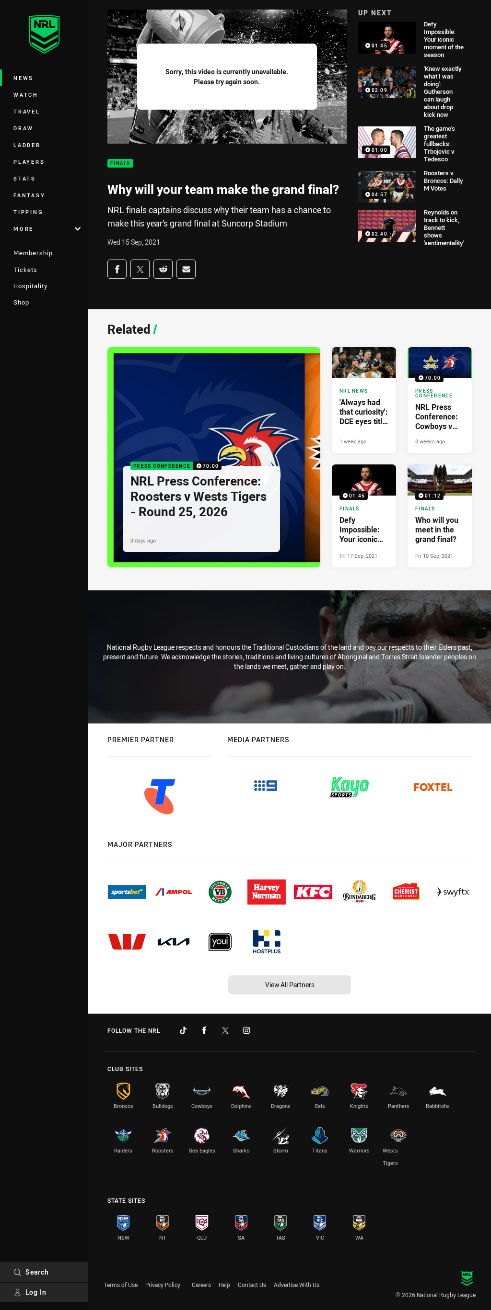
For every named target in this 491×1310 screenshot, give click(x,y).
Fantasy (29, 195)
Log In (36, 1292)
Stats (24, 178)
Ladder (27, 144)
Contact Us (252, 1284)
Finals (120, 163)
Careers (201, 1284)
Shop (21, 302)
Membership (33, 252)
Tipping (28, 211)
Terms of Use (121, 1284)
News (23, 77)
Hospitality (30, 286)
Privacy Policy (162, 1284)
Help (224, 1284)
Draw (23, 128)
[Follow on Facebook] (204, 1030)
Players (29, 161)
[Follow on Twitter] (225, 1030)
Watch (25, 94)
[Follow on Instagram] (246, 1030)
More (23, 228)
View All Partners (290, 984)
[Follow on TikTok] (183, 1030)
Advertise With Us (296, 1284)
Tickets (25, 269)
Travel (26, 111)
